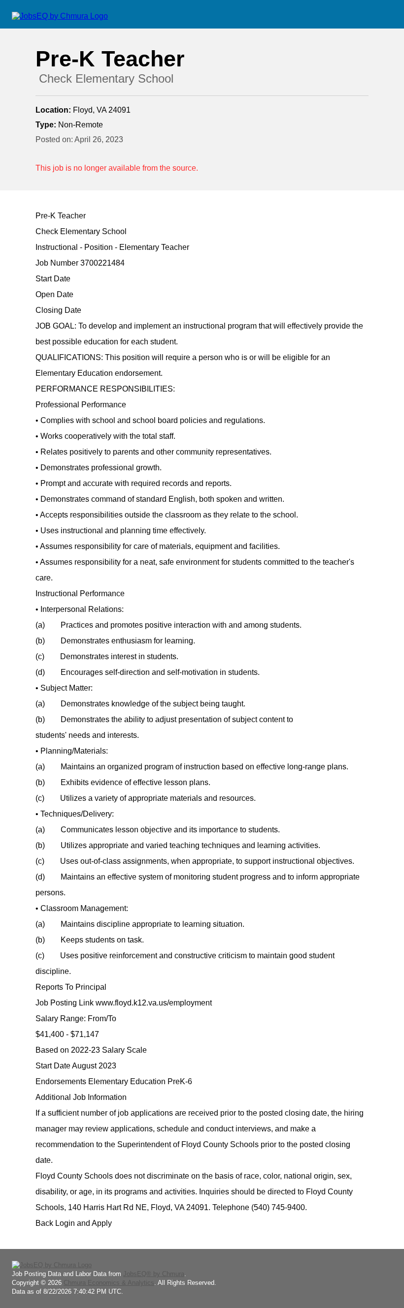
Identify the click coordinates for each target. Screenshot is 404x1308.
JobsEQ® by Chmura (153, 1274)
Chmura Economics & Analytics (109, 1282)
